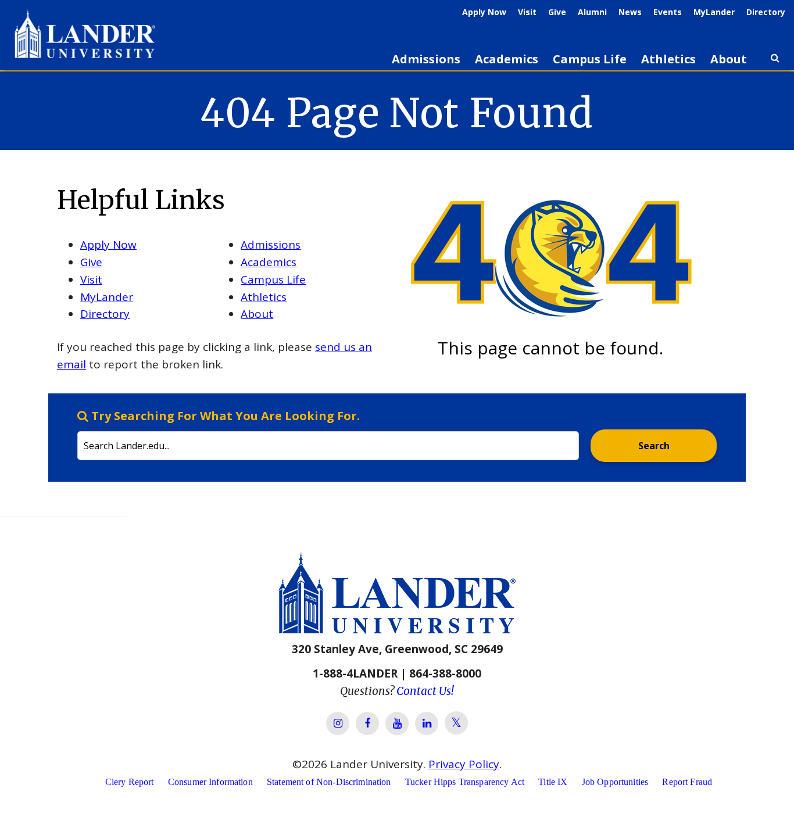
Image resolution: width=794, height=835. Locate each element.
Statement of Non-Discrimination (329, 782)
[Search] (774, 62)
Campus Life (590, 59)
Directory (765, 11)
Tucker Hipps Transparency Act (464, 782)
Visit (527, 11)
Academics (506, 59)
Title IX (552, 782)
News (630, 11)
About (728, 59)
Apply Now (484, 11)
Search (654, 445)
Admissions (426, 59)
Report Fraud (687, 782)
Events (667, 11)
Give (557, 11)
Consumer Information (210, 782)
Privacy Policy (463, 764)
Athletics (668, 59)
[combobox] (328, 434)
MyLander (714, 11)
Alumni (592, 11)
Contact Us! (425, 691)
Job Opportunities (615, 782)
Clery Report (129, 782)
